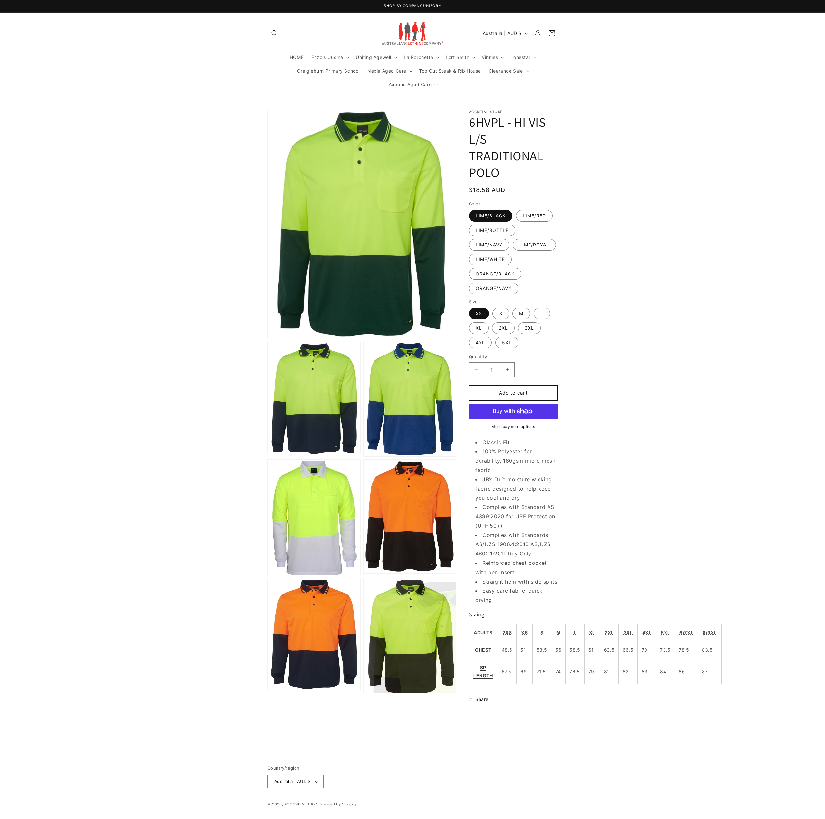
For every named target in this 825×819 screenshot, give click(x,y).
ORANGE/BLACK (495, 273)
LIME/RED (534, 215)
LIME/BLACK (491, 215)
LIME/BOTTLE (492, 230)
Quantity (478, 356)
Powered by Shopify (337, 804)
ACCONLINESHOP (301, 804)
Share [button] (482, 699)
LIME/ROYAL (534, 244)
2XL (503, 328)
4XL (480, 342)
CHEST (483, 650)
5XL (506, 342)
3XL (529, 328)
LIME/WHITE (490, 259)
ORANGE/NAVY (493, 288)
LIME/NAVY (489, 244)
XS (479, 313)
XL (479, 328)
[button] (274, 33)
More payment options (513, 426)
